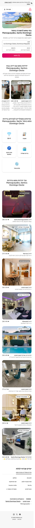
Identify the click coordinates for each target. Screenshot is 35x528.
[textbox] (24, 50)
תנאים (14, 519)
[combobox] (17, 44)
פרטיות (19, 519)
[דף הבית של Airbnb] (30, 9)
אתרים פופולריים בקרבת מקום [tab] (24, 472)
